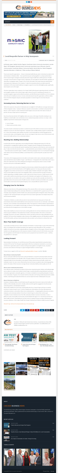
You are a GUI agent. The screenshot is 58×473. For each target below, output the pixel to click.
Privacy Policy (46, 471)
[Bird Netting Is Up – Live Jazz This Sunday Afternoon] (46, 338)
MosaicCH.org (7, 303)
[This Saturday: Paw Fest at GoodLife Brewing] (11, 338)
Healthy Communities (49, 60)
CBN (6, 60)
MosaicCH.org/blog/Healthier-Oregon (29, 251)
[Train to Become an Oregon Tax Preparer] (29, 338)
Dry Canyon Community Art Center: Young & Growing (23, 438)
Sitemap (52, 471)
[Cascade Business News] (29, 7)
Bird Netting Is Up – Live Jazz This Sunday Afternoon (46, 345)
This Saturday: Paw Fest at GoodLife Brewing (11, 345)
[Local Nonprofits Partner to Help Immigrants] (29, 42)
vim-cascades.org (30, 303)
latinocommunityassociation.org (18, 303)
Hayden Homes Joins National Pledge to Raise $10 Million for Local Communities (30, 432)
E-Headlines (41, 60)
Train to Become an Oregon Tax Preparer (21, 425)
